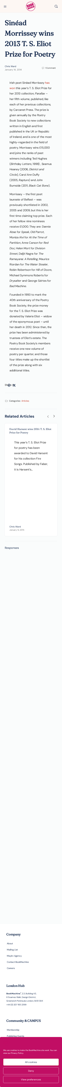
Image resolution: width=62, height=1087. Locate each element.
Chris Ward (10, 66)
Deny (31, 1070)
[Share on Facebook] (9, 385)
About (10, 943)
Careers (11, 968)
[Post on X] (14, 385)
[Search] (56, 6)
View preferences (31, 1079)
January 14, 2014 (13, 69)
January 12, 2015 (16, 530)
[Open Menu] (5, 6)
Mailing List (12, 949)
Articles (25, 400)
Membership (13, 1029)
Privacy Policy (17, 1053)
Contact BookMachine (18, 962)
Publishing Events (15, 1036)
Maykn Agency (14, 955)
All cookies (31, 1062)
